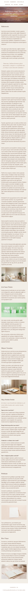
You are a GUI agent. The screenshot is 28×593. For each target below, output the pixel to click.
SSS (12, 4)
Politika (16, 4)
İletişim (21, 4)
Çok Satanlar (20, 1)
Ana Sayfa (6, 1)
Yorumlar (7, 4)
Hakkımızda (13, 1)
